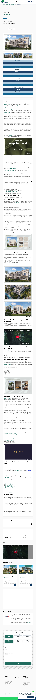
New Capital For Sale (8, 680)
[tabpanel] (10, 575)
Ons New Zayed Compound (9, 576)
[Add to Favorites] (9, 29)
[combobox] (6, 654)
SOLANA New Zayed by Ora (10, 486)
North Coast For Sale (8, 679)
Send (18, 663)
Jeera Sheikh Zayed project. (9, 440)
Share (5, 29)
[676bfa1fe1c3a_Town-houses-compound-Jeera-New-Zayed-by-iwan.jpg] (8, 55)
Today (9, 636)
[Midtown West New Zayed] (31, 585)
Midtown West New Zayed (24, 576)
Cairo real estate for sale (8, 684)
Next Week (27, 636)
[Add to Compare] (14, 29)
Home (4, 4)
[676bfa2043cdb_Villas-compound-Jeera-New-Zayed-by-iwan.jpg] (28, 56)
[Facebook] (9, 694)
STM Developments (26, 681)
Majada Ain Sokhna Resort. (9, 435)
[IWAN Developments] (7, 616)
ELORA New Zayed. (8, 482)
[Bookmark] (11, 29)
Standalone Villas (9, 524)
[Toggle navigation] (1, 1)
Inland (18, 498)
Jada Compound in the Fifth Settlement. (12, 434)
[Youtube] (11, 695)
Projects (6, 4)
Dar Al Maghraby (25, 685)
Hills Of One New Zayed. (9, 484)
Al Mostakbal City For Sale (9, 683)
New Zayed (11, 135)
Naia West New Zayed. (9, 487)
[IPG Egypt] (31, 1)
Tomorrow (17, 636)
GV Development (25, 683)
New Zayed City (11, 4)
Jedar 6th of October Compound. (11, 433)
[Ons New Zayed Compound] (15, 585)
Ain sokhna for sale (8, 682)
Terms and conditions (16, 695)
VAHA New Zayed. (8, 483)
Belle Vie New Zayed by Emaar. (10, 491)
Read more (29, 622)
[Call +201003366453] (2, 1)
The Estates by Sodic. (8, 492)
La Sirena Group (25, 684)
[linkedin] (9, 695)
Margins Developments (26, 682)
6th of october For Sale (8, 681)
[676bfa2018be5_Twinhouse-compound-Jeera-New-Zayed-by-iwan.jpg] (18, 55)
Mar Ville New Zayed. (8, 485)
